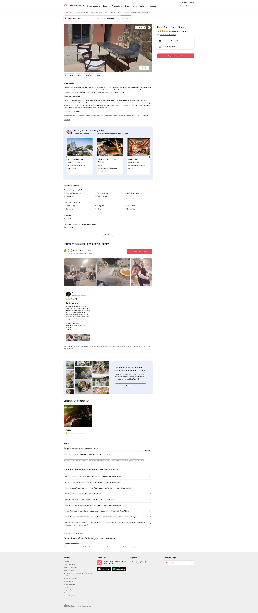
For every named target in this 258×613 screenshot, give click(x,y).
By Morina (70, 430)
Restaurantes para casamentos (93, 547)
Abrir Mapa (146, 451)
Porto (107, 12)
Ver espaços (130, 386)
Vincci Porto (78, 533)
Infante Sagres (134, 159)
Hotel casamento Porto (137, 460)
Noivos (134, 6)
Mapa (98, 75)
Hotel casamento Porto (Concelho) (99, 460)
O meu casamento (94, 6)
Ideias (142, 6)
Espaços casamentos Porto (120, 460)
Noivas (127, 6)
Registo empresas (69, 584)
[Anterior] (66, 157)
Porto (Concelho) (117, 12)
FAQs (79, 75)
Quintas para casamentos (72, 547)
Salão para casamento (113, 547)
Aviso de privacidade (70, 567)
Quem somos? (68, 587)
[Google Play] (119, 571)
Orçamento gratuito (175, 56)
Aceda (182, 6)
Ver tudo (144, 68)
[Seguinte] (149, 157)
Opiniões (89, 75)
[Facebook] (132, 562)
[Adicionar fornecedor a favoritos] (149, 27)
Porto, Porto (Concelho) (168, 35)
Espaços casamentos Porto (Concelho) (75, 460)
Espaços (106, 6)
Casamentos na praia (130, 547)
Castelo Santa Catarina (77, 159)
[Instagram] (145, 562)
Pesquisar (126, 18)
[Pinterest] (141, 562)
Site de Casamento (70, 596)
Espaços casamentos (82, 12)
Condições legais (69, 564)
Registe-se (190, 6)
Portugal (171, 563)
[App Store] (104, 571)
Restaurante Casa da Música (107, 160)
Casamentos (68, 12)
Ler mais (67, 120)
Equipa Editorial (68, 590)
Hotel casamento (97, 12)
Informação (69, 75)
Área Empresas (189, 2)
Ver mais (108, 234)
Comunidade (151, 6)
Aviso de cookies (69, 570)
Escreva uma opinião (139, 252)
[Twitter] (136, 562)
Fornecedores (117, 6)
